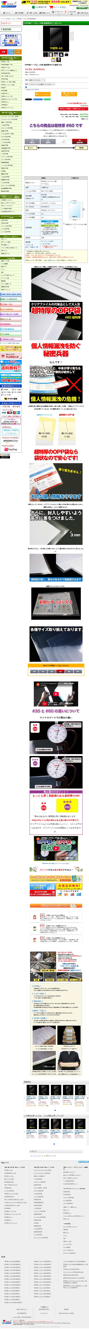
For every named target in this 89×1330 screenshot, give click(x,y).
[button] (40, 36)
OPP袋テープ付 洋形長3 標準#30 (13, 1302)
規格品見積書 (11, 52)
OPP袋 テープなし (5, 67)
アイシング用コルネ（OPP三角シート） (73, 1216)
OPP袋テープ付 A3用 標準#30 (12, 1270)
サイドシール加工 (47, 241)
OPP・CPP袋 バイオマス (7, 76)
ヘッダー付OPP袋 (9, 1190)
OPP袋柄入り (7, 1220)
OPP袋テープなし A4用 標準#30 (42, 1267)
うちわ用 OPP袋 (5, 177)
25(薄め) (32, 142)
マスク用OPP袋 (38, 1234)
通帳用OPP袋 (37, 1226)
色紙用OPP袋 (37, 1184)
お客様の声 (41, 7)
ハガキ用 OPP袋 (5, 125)
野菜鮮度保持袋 (5, 162)
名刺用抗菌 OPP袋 (5, 148)
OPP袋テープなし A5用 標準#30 (42, 1264)
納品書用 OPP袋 (5, 179)
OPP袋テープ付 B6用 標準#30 (12, 1276)
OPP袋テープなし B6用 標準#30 (42, 1273)
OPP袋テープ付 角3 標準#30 (12, 1287)
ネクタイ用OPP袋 (38, 1190)
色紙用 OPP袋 (4, 131)
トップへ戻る (83, 1161)
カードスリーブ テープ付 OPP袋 (9, 119)
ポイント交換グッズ (6, 284)
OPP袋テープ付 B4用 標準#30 (12, 1282)
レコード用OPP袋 (68, 1203)
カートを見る (59, 7)
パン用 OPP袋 (4, 154)
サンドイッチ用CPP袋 (40, 1211)
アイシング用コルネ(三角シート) (9, 247)
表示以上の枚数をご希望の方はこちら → (73, 109)
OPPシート (66, 1210)
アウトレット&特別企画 (69, 1253)
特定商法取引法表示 (44, 1309)
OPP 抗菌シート (5, 245)
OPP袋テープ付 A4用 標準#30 (12, 1267)
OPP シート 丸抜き (6, 242)
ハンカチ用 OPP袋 (5, 142)
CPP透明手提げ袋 (9, 1196)
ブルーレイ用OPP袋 (68, 1197)
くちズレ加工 (46, 244)
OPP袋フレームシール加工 (11, 1193)
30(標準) (48, 142)
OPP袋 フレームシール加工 (8, 84)
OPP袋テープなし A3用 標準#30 (42, 1270)
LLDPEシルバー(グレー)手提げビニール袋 (15, 1202)
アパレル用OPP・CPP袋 (40, 1187)
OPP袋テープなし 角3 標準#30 (42, 1284)
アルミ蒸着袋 (4, 263)
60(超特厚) (80, 142)
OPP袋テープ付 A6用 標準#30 (12, 1261)
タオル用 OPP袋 (5, 139)
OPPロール (66, 1218)
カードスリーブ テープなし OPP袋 (9, 116)
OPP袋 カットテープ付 (6, 96)
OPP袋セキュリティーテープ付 (12, 1214)
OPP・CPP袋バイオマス (10, 1184)
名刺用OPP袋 (37, 1199)
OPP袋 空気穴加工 (5, 73)
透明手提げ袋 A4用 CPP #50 (71, 1275)
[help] (26, 87)
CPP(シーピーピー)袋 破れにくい (9, 70)
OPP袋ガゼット (8, 1217)
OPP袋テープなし (9, 1176)
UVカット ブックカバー (7, 205)
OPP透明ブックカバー (69, 1172)
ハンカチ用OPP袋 (38, 1196)
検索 (3, 52)
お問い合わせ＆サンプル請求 (66, 1313)
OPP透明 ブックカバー (6, 200)
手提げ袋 (11, 87)
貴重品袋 (3, 281)
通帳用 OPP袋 (4, 174)
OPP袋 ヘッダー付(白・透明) (8, 82)
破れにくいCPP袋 (9, 1179)
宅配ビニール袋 (5, 261)
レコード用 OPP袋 (5, 231)
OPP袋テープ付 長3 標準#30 (12, 1299)
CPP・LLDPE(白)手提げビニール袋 (13, 1199)
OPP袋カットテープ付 (10, 1211)
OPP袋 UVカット (5, 93)
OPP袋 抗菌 (4, 90)
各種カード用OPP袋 (39, 1176)
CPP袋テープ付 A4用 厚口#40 (71, 1269)
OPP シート (4, 239)
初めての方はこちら (22, 1309)
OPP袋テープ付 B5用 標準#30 (12, 1279)
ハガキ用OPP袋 (38, 1179)
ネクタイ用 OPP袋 (5, 136)
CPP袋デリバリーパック (10, 1223)
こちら (86, 119)
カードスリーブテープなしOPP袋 (42, 1170)
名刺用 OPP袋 (4, 145)
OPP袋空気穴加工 (9, 1182)
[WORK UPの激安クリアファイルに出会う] (56, 863)
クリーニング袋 (5, 278)
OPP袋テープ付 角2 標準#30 (12, 1290)
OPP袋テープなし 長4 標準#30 (42, 1290)
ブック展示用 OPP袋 (6, 208)
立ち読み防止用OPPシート (70, 1183)
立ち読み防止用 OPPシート (8, 211)
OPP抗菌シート (67, 1213)
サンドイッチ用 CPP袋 (6, 156)
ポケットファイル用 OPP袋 (8, 185)
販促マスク (4, 266)
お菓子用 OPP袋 (5, 151)
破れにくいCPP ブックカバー (8, 203)
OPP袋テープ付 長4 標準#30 (12, 1293)
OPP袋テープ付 (8, 1170)
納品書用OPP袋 (38, 1231)
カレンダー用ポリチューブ (7, 275)
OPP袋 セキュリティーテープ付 (9, 99)
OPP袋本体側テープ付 (10, 1173)
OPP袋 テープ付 (5, 61)
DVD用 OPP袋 (4, 223)
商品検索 (66, 1309)
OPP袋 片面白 (4, 79)
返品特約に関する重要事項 (32, 89)
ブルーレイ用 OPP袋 (6, 226)
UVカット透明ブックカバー (70, 1178)
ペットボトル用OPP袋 (40, 1217)
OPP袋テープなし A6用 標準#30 (42, 1261)
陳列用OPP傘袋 (5, 191)
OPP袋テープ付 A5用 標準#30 (12, 1264)
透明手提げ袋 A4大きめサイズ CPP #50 (73, 1278)
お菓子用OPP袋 (38, 1205)
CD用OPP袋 (66, 1191)
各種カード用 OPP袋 (6, 122)
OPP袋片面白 (7, 1187)
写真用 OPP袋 (4, 168)
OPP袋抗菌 (7, 1208)
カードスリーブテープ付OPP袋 (42, 1173)
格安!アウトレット (5, 289)
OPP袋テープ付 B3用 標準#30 (12, 1284)
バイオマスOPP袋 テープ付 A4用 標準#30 (74, 1261)
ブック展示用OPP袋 (68, 1181)
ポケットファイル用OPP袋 (41, 1237)
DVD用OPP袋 (67, 1194)
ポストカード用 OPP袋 (6, 128)
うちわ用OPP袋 (38, 1228)
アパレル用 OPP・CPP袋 (7, 133)
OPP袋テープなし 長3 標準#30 (42, 1296)
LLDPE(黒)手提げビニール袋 (12, 1205)
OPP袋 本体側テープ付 (6, 64)
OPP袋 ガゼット (5, 102)
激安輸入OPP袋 (5, 286)
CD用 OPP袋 (4, 220)
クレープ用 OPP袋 (5, 159)
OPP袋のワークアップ (9, 5)
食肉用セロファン (5, 253)
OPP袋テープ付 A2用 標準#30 (12, 1273)
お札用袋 (3, 171)
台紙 (2, 272)
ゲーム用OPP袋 (67, 1200)
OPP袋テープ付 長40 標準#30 (12, 1296)
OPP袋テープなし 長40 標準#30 (42, 1293)
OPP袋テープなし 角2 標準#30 (42, 1287)
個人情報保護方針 (22, 1313)
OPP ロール (4, 250)
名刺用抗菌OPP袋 (38, 1202)
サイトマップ (44, 1313)
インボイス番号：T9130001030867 (21, 1317)
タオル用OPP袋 (38, 1193)
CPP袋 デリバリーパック (7, 107)
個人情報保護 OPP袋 (6, 188)
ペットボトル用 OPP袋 (6, 165)
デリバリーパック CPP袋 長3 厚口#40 (73, 1272)
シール (2, 269)
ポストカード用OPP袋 (40, 1182)
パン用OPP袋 (37, 1208)
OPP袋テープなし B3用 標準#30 (42, 1282)
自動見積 (18, 52)
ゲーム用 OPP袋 (5, 229)
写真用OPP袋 (37, 1220)
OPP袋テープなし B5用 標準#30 (42, 1276)
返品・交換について (49, 260)
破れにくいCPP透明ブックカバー (72, 1175)
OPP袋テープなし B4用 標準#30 (42, 1279)
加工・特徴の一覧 (31, 247)
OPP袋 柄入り (4, 105)
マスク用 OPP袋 (5, 182)
